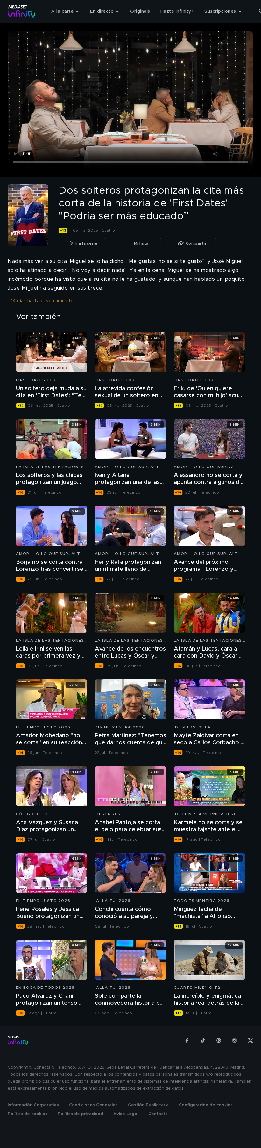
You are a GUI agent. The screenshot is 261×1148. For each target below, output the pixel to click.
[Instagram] (234, 1040)
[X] (250, 1040)
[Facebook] (187, 1040)
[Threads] (219, 1040)
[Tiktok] (203, 1040)
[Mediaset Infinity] (22, 11)
